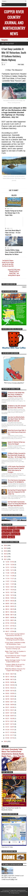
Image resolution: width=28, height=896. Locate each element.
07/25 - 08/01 (9, 620)
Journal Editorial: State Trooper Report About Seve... (15, 656)
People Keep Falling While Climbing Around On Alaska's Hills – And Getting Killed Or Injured (14, 272)
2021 (5, 559)
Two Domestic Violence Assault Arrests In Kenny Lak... (15, 648)
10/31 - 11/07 (9, 584)
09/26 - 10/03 (9, 598)
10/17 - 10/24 (9, 590)
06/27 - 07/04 (9, 631)
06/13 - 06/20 (9, 677)
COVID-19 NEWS (11, 528)
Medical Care (16, 531)
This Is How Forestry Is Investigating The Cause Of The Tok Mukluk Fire (16, 481)
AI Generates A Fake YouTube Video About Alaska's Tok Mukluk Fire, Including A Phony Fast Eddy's (16, 394)
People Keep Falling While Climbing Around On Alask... (15, 639)
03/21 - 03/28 (9, 707)
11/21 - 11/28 (9, 576)
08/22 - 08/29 (9, 609)
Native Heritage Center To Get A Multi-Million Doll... (15, 661)
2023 (5, 554)
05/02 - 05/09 (9, 693)
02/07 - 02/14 (9, 724)
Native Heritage (5, 534)
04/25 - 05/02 (9, 696)
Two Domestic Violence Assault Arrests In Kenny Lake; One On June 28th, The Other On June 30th (8, 263)
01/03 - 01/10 (9, 738)
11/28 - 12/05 (9, 573)
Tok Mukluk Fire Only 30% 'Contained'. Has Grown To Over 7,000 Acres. (17, 407)
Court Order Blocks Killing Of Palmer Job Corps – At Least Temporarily (13, 232)
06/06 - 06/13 (9, 679)
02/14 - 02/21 (9, 721)
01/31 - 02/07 (9, 727)
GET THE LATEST (8, 44)
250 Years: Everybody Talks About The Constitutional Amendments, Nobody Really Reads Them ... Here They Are (13, 752)
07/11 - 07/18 (9, 626)
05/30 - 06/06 (9, 682)
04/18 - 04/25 (9, 699)
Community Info (20, 528)
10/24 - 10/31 (9, 587)
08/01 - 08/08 (9, 617)
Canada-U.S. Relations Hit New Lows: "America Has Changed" (16, 443)
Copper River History (7, 531)
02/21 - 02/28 (9, 718)
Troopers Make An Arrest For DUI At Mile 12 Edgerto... (15, 665)
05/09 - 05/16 (9, 691)
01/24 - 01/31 (9, 729)
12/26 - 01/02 (9, 562)
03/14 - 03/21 (9, 710)
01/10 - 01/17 (9, 735)
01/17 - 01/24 (9, 732)
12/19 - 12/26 (9, 564)
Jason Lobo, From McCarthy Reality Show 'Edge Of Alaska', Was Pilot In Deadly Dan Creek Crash (16, 419)
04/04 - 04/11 (9, 702)
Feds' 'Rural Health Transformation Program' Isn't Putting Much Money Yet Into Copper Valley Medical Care (17, 503)
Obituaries (4, 537)
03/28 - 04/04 (9, 704)
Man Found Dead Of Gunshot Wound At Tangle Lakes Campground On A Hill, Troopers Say (17, 492)
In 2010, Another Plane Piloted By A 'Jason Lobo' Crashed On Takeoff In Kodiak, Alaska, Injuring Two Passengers (16, 469)
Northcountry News (15, 534)
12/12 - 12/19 (9, 567)
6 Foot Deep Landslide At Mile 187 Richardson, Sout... (15, 643)
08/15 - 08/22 (9, 612)
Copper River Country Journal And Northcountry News (14, 22)
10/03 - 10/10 (9, 595)
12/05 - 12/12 (9, 570)
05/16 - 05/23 (9, 688)
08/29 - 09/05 (9, 606)
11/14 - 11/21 (9, 578)
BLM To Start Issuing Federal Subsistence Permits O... (14, 634)
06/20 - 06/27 (9, 674)
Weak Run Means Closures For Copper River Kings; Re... (15, 669)
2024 (5, 551)
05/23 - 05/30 (9, 685)
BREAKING (5, 62)
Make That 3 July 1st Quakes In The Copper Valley (15, 652)
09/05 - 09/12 (9, 603)
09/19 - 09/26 (9, 601)
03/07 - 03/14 (9, 713)
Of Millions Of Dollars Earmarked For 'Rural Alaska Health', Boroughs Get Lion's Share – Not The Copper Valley (16, 455)
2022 (5, 556)
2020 (5, 741)
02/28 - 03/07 (9, 716)
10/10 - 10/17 (9, 592)
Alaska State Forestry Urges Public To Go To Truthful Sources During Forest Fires (17, 432)
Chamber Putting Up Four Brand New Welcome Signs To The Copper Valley (13, 213)
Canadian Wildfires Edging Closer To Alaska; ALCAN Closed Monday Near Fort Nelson (13, 252)
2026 (5, 545)
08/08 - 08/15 (9, 615)
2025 (5, 548)
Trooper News (11, 537)
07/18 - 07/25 (9, 623)
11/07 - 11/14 (9, 581)
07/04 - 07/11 (9, 628)
